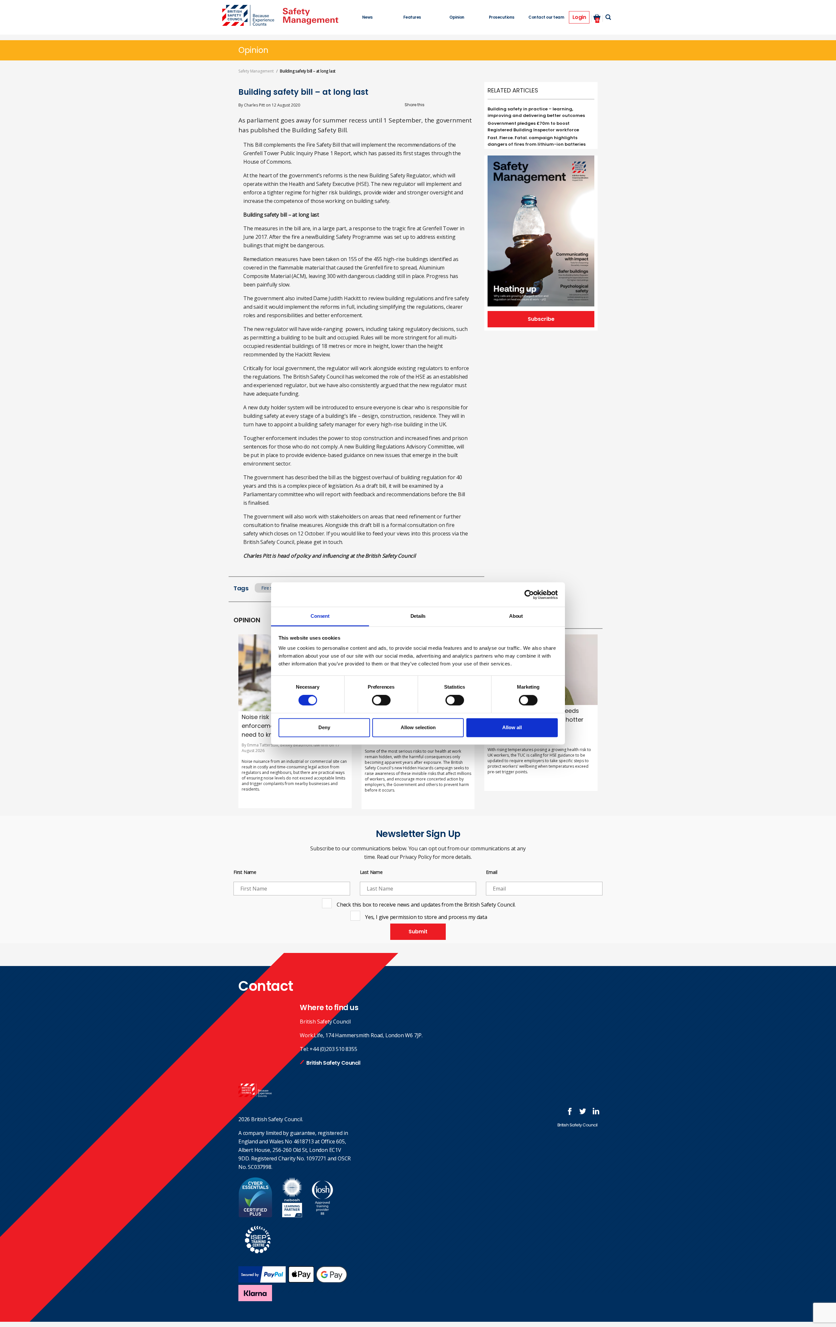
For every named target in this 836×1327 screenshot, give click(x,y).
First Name (244, 872)
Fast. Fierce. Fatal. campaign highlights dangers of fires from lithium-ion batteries (537, 141)
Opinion (456, 17)
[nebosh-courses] (292, 1215)
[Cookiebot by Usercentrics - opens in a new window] (529, 594)
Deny (324, 727)
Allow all (512, 727)
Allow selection (418, 727)
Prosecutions (501, 17)
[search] (608, 17)
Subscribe (541, 319)
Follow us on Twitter (583, 1111)
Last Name (371, 872)
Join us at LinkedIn (596, 1111)
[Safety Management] (310, 16)
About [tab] (516, 616)
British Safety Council (333, 1063)
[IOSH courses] (322, 1215)
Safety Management (256, 71)
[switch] (381, 700)
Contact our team (546, 17)
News (367, 17)
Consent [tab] (320, 616)
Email (491, 872)
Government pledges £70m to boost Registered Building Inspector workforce (533, 126)
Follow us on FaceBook (570, 1111)
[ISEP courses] (258, 1256)
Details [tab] (418, 616)
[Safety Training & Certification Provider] (250, 16)
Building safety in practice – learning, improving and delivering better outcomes (536, 112)
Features (412, 17)
